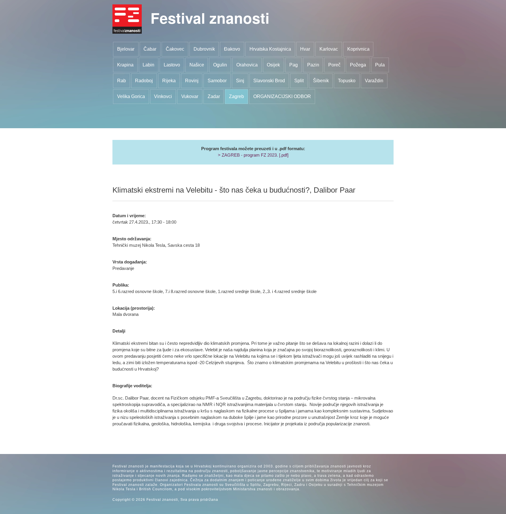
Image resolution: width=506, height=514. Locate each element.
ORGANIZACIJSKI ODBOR (282, 96)
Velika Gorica (131, 96)
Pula (380, 64)
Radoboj (144, 80)
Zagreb (236, 96)
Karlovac (328, 49)
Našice (196, 64)
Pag (293, 64)
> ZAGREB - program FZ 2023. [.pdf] (253, 155)
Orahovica (247, 64)
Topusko (346, 80)
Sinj (240, 80)
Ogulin (220, 64)
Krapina (125, 64)
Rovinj (192, 80)
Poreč (334, 64)
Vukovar (189, 96)
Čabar (149, 49)
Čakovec (175, 49)
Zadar (214, 96)
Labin (148, 64)
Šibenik (321, 80)
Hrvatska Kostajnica (270, 49)
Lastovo (172, 64)
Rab (121, 80)
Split (299, 80)
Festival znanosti (210, 17)
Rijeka (169, 80)
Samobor (217, 80)
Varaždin (374, 80)
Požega (358, 64)
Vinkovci (163, 96)
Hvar (305, 49)
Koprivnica (358, 49)
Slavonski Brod (269, 80)
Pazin (313, 64)
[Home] (127, 19)
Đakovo (232, 49)
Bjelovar (125, 49)
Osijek (273, 64)
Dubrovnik (204, 49)
